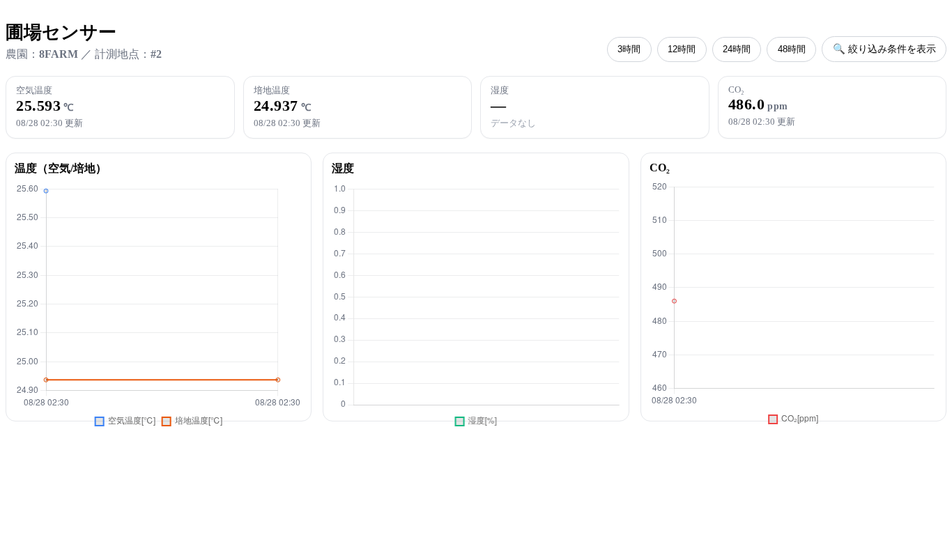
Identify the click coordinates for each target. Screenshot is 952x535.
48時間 (792, 49)
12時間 (682, 49)
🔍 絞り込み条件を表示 (884, 48)
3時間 (628, 49)
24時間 (737, 49)
